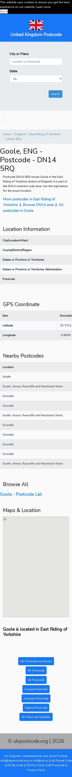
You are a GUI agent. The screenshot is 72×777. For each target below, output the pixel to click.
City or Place (19, 53)
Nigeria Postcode (36, 708)
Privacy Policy (36, 770)
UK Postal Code (61, 760)
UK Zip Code (15, 765)
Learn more (43, 7)
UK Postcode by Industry (36, 661)
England (20, 134)
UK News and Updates (36, 717)
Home (7, 134)
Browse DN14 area (38, 204)
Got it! (4, 11)
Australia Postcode (36, 698)
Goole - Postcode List (21, 494)
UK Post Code (35, 765)
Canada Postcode (36, 689)
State (13, 71)
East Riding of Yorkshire (44, 134)
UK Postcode (36, 670)
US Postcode (36, 680)
